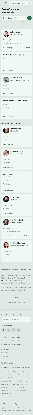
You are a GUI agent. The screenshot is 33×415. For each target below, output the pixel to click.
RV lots (15, 387)
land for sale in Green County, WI (13, 290)
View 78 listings (8, 70)
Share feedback (6, 325)
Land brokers (16, 337)
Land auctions (25, 367)
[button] (2, 3)
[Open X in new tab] (13, 330)
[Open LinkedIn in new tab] (18, 330)
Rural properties (6, 387)
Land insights (5, 344)
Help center (5, 341)
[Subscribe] (30, 319)
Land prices (5, 349)
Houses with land (6, 381)
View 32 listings (8, 213)
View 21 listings (8, 144)
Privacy (28, 410)
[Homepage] (6, 3)
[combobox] (13, 18)
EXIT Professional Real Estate (15, 55)
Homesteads (5, 378)
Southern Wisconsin (26, 269)
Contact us (4, 356)
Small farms (22, 387)
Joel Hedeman (16, 78)
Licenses (18, 410)
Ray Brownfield (16, 220)
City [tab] (16, 297)
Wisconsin (14, 269)
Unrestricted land (24, 390)
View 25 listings (8, 259)
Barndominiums (6, 372)
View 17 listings (8, 190)
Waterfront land (6, 393)
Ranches (25, 384)
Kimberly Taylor (16, 151)
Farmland (26, 375)
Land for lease (15, 367)
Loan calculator (17, 344)
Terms (23, 410)
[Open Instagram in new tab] (8, 330)
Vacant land (14, 390)
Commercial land (15, 375)
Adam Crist (15, 32)
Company (4, 352)
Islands (25, 381)
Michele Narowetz (17, 243)
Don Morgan (15, 128)
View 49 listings (8, 116)
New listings (11, 410)
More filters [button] (22, 22)
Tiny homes (4, 390)
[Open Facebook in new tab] (3, 330)
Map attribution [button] (19, 404)
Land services (16, 341)
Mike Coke (14, 197)
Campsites (21, 372)
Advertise (4, 337)
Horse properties (16, 378)
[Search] (29, 3)
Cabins (15, 372)
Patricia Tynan (9, 174)
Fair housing (21, 408)
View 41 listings (8, 93)
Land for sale (5, 367)
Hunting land (18, 381)
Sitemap (3, 410)
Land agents (5, 269)
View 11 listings (7, 47)
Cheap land (5, 375)
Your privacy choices (10, 408)
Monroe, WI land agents (16, 302)
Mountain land (16, 384)
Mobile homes (5, 384)
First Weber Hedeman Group (15, 101)
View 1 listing (7, 236)
